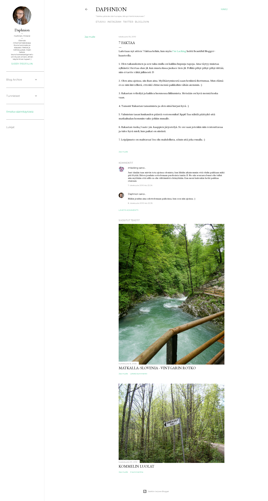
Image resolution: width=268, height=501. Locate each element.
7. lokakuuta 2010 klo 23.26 (140, 185)
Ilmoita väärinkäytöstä (19, 111)
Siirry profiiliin (22, 63)
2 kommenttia (136, 472)
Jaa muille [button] (90, 36)
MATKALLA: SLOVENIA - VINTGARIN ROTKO (157, 367)
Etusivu (101, 21)
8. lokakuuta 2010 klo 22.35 (140, 203)
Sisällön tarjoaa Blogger (158, 491)
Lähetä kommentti (128, 210)
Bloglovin (142, 21)
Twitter (128, 21)
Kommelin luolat (136, 466)
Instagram (114, 21)
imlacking (133, 167)
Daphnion (111, 9)
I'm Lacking (179, 51)
